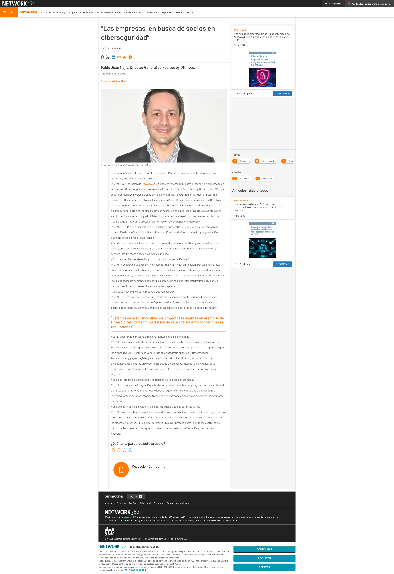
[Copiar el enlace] (119, 56)
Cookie (170, 503)
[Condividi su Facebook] (102, 56)
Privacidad (159, 503)
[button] (9, 12)
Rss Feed (133, 503)
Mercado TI (190, 12)
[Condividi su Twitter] (107, 56)
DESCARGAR (282, 93)
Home (104, 47)
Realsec (147, 183)
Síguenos (134, 496)
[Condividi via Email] (124, 56)
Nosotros (109, 503)
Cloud (118, 12)
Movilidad (178, 12)
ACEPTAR (264, 567)
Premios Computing (55, 12)
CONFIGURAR (264, 549)
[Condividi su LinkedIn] (113, 56)
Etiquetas (121, 503)
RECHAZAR (264, 558)
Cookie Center (182, 503)
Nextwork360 (130, 517)
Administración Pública (90, 12)
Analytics (72, 12)
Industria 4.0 (153, 12)
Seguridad (166, 12)
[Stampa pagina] (130, 56)
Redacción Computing (113, 81)
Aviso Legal (145, 503)
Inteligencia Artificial (133, 12)
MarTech (108, 12)
